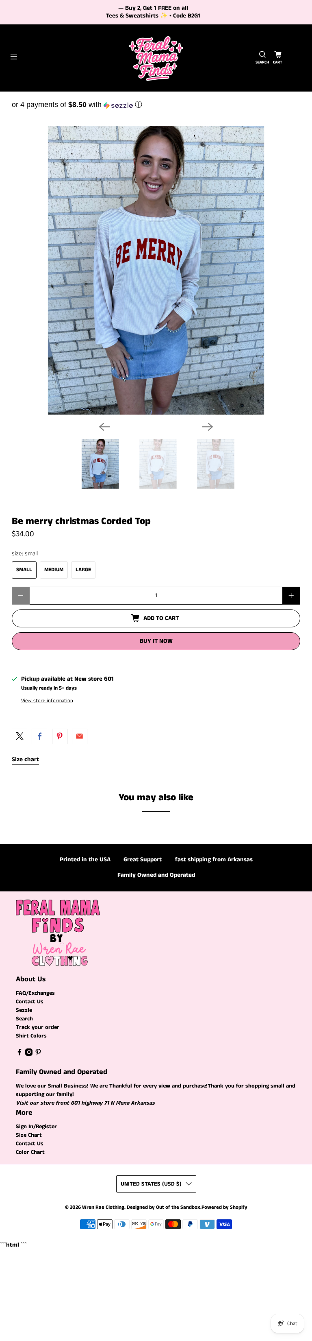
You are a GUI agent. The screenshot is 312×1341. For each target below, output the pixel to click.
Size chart (25, 759)
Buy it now (156, 641)
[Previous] (104, 427)
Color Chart (30, 1152)
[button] (156, 104)
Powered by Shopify (224, 1207)
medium (53, 570)
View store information (47, 700)
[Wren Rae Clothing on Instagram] (28, 1054)
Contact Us (29, 1002)
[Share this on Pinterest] (59, 736)
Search (24, 1019)
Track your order (37, 1027)
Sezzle (24, 1010)
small (24, 570)
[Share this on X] (19, 736)
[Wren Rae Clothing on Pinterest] (38, 1054)
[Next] (208, 427)
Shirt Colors (31, 1036)
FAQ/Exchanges (35, 993)
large (83, 570)
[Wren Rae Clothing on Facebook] (19, 1054)
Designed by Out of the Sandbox (163, 1207)
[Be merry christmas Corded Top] (156, 270)
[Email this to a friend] (79, 736)
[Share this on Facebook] (39, 736)
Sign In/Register (36, 1127)
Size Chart (29, 1135)
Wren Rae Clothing (103, 1207)
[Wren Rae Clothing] (156, 58)
